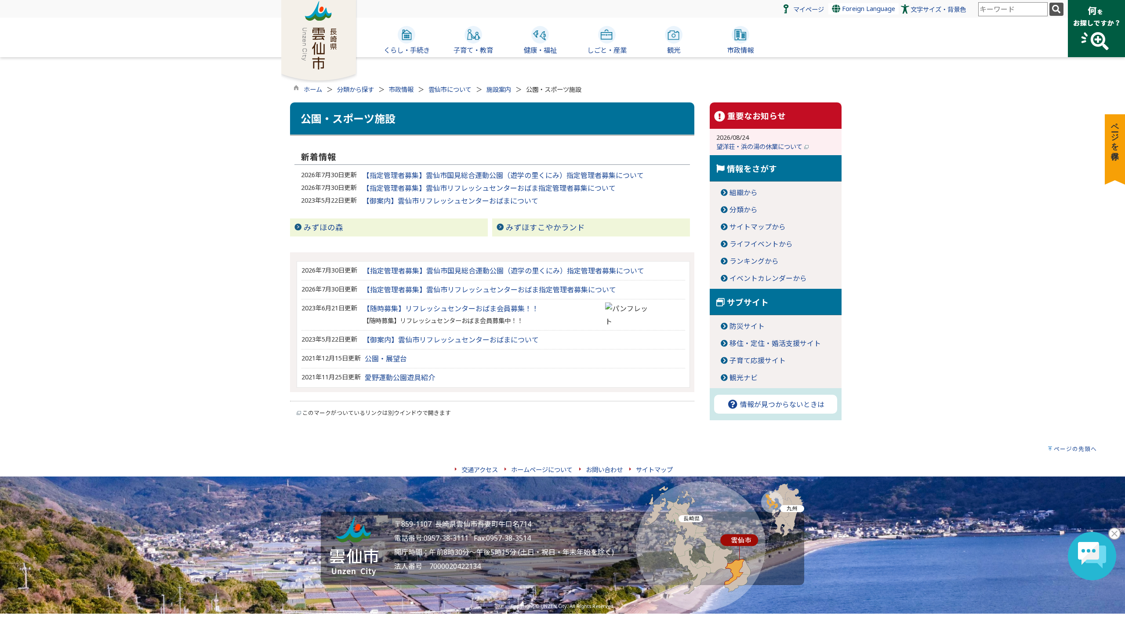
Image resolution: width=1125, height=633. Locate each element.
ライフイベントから (761, 244)
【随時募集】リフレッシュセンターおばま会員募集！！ (451, 308)
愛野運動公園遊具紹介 (400, 377)
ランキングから (754, 261)
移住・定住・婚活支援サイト (775, 343)
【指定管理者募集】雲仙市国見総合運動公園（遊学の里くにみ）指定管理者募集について (503, 175)
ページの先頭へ (1075, 449)
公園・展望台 (386, 359)
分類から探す (355, 89)
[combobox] (1013, 9)
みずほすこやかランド (545, 227)
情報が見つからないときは (781, 404)
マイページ (808, 9)
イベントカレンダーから (768, 278)
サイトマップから (757, 227)
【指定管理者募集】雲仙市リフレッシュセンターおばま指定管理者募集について (489, 188)
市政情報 (401, 89)
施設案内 (498, 89)
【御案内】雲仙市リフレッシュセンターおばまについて (450, 201)
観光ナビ (743, 377)
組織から (743, 192)
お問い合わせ (604, 470)
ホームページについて (542, 470)
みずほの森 (323, 227)
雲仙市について (450, 89)
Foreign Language (867, 8)
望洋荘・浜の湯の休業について (760, 146)
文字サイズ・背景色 (938, 9)
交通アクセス (479, 470)
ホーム (313, 89)
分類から (743, 210)
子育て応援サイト (757, 360)
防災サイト (747, 326)
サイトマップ (654, 470)
